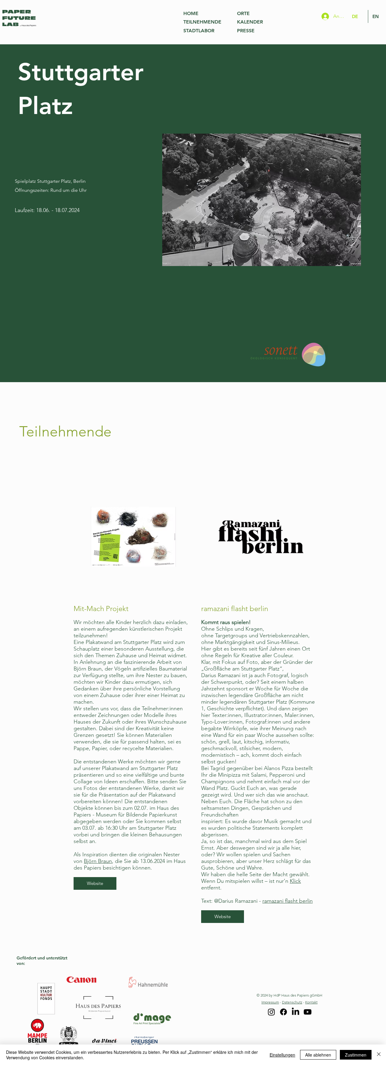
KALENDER (250, 22)
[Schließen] (378, 1054)
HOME (190, 13)
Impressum (270, 1002)
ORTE (243, 13)
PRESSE (246, 30)
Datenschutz (292, 1002)
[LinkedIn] (295, 1011)
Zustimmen (355, 1055)
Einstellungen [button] (282, 1055)
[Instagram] (271, 1011)
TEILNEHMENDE (202, 22)
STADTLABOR (198, 30)
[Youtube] (307, 1011)
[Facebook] (283, 1011)
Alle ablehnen (318, 1055)
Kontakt (311, 1002)
